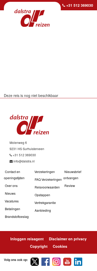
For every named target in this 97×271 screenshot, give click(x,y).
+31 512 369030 (79, 5)
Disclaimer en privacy (68, 238)
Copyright (39, 246)
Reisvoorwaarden (47, 187)
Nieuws (10, 193)
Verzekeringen (44, 171)
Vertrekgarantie (45, 202)
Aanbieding (43, 210)
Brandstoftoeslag (17, 216)
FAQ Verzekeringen (48, 179)
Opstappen (42, 195)
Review (69, 185)
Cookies (60, 246)
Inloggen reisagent (27, 238)
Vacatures (12, 201)
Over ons (11, 185)
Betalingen (12, 209)
